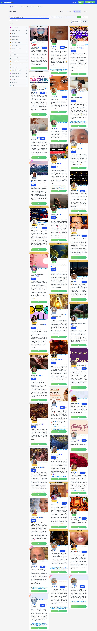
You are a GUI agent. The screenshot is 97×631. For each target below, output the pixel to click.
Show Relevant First (76, 21)
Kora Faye (73, 440)
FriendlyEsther (35, 517)
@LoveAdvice (73, 587)
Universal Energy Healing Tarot (59, 265)
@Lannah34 (73, 404)
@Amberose (33, 139)
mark (32, 566)
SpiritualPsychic (75, 48)
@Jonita (32, 228)
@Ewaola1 (73, 473)
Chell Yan (53, 407)
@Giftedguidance (54, 215)
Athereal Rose (74, 518)
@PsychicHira (73, 49)
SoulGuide (73, 190)
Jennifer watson (35, 467)
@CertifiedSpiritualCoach (56, 316)
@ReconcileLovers (54, 587)
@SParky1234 (73, 99)
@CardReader (34, 567)
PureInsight (34, 47)
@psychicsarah (54, 360)
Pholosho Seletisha (76, 149)
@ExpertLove (33, 606)
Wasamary (54, 503)
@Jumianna (73, 552)
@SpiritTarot (53, 267)
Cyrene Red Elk (55, 454)
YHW (72, 368)
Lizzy (32, 92)
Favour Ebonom (75, 97)
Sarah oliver (54, 359)
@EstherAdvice (34, 518)
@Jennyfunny (33, 468)
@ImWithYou (73, 191)
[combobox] (70, 17)
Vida (72, 281)
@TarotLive (33, 277)
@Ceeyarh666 (73, 150)
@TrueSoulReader (34, 48)
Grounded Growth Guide (57, 315)
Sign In (74, 2)
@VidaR (72, 282)
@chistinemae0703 (35, 326)
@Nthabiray (53, 48)
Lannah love (74, 403)
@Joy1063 (33, 376)
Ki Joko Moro (54, 163)
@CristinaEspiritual (35, 425)
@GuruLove (53, 551)
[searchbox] (72, 17)
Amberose (34, 138)
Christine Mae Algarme (37, 324)
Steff (52, 128)
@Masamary (53, 504)
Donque (33, 227)
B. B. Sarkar (74, 235)
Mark (32, 605)
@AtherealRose (74, 519)
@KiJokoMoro (53, 165)
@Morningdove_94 (54, 455)
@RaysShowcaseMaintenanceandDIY (38, 183)
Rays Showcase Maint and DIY (39, 180)
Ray (52, 47)
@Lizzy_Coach (34, 93)
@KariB (52, 97)
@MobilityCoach (74, 326)
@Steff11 (52, 129)
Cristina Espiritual (35, 424)
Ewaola (73, 472)
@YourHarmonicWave (75, 369)
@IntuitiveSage (74, 236)
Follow (44, 47)
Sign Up (81, 2)
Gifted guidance (55, 214)
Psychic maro (34, 375)
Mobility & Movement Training (78, 323)
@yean (52, 408)
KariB (52, 96)
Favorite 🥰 (74, 551)
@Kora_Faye (73, 441)
